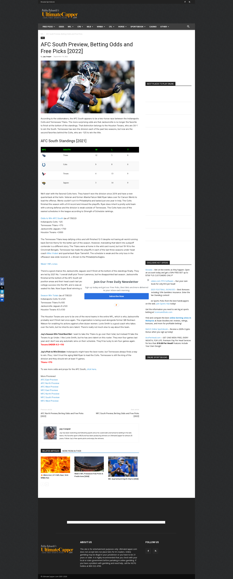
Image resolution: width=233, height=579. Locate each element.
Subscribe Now (116, 296)
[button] (116, 281)
